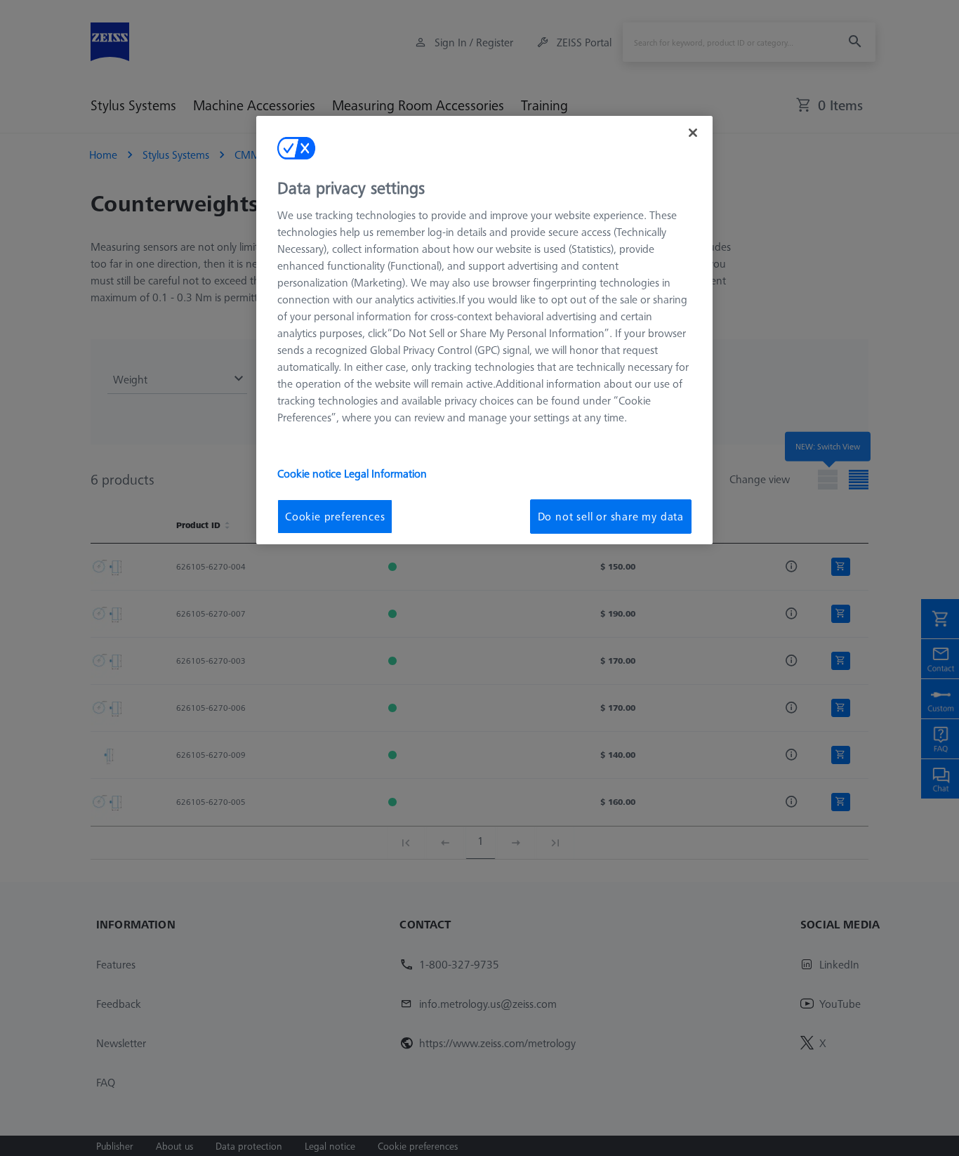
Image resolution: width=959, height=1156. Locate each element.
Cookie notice (310, 473)
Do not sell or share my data (611, 516)
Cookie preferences (335, 516)
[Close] (692, 132)
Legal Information (385, 473)
